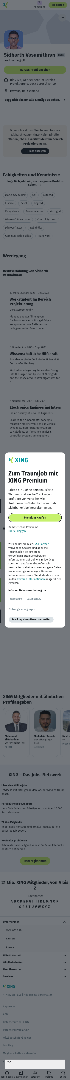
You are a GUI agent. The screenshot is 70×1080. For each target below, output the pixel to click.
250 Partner (42, 544)
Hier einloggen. (17, 531)
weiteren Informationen (31, 579)
